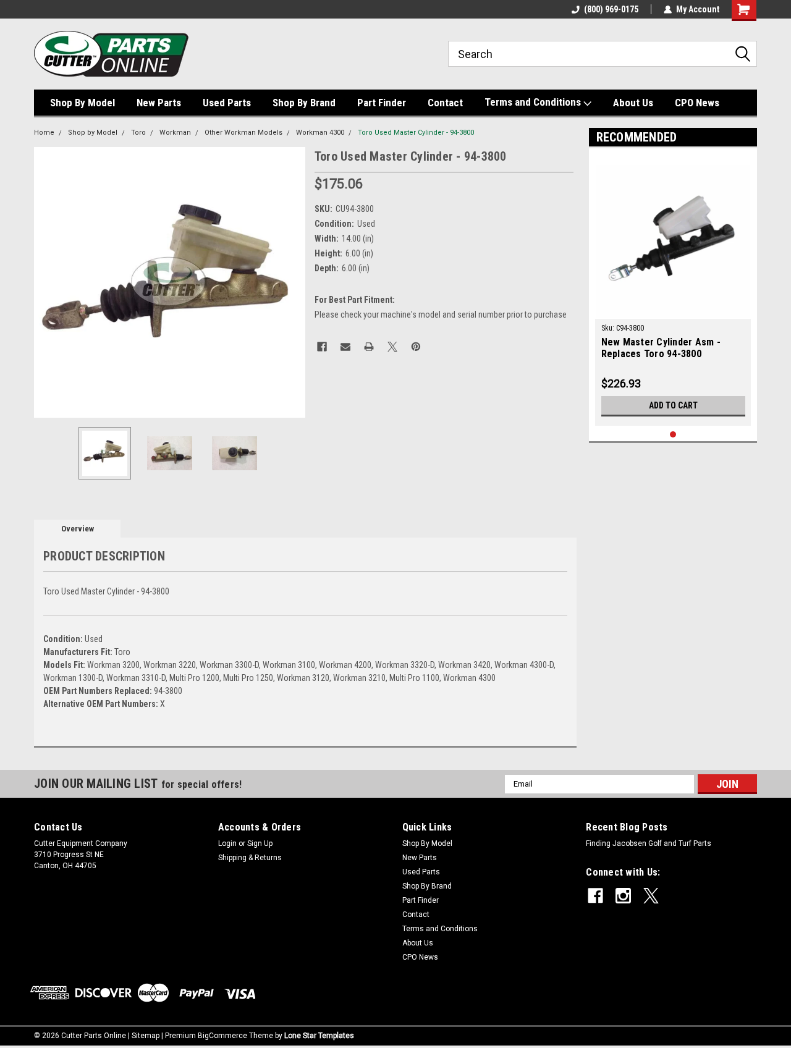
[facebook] (595, 895)
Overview (77, 528)
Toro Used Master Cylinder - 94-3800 (416, 133)
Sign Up (260, 843)
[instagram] (623, 895)
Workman (175, 133)
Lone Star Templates (319, 1035)
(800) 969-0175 (611, 9)
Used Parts (227, 102)
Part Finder (381, 102)
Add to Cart (673, 405)
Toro (138, 133)
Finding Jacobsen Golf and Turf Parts (648, 843)
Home (44, 133)
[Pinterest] (416, 347)
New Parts (159, 102)
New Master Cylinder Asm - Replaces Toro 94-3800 (661, 348)
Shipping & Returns (250, 857)
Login (227, 843)
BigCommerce (222, 1035)
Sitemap (145, 1035)
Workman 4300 (320, 133)
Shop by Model (92, 133)
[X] (392, 347)
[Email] (345, 347)
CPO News (697, 102)
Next (293, 282)
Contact (445, 102)
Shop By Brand (304, 102)
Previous (46, 282)
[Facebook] (322, 347)
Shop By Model (82, 102)
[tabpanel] (673, 290)
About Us (633, 102)
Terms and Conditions (533, 102)
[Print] (369, 347)
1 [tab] (673, 434)
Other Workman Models (243, 133)
